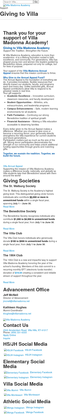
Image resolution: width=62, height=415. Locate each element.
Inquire (6, 338)
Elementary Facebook (41, 372)
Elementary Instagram (41, 377)
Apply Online (9, 335)
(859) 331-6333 (19, 332)
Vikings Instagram (35, 407)
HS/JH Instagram (33, 354)
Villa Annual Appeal (13, 166)
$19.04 (18, 272)
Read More (8, 206)
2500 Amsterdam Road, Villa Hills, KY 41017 (25, 330)
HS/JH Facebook (33, 349)
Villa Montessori (32, 394)
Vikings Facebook (35, 412)
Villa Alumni (25, 389)
